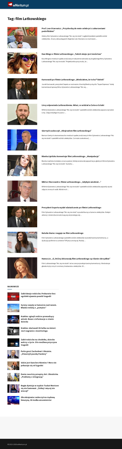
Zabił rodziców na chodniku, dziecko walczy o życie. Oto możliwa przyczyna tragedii (39, 342)
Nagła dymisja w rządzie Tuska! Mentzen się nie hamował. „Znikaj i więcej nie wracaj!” (40, 388)
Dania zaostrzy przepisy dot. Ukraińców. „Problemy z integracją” (39, 375)
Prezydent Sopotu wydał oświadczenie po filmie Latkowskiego (71, 207)
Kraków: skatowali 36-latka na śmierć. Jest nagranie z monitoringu (38, 329)
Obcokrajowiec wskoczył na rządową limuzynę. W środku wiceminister (38, 398)
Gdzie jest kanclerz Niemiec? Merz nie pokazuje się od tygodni (38, 364)
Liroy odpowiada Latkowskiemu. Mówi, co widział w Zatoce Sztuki (73, 105)
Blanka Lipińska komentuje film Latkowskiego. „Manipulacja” (71, 156)
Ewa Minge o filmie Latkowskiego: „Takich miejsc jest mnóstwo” (72, 54)
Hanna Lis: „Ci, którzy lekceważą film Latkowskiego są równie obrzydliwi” (76, 258)
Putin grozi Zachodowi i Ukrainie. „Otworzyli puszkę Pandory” (36, 352)
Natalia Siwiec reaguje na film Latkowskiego (62, 233)
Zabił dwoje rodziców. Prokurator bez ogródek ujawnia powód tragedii (38, 295)
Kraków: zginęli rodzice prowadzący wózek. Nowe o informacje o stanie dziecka (37, 319)
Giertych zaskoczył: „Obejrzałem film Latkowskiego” (67, 130)
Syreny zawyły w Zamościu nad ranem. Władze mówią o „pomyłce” (39, 306)
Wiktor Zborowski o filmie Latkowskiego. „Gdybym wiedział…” (71, 182)
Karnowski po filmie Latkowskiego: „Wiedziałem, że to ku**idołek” (73, 79)
